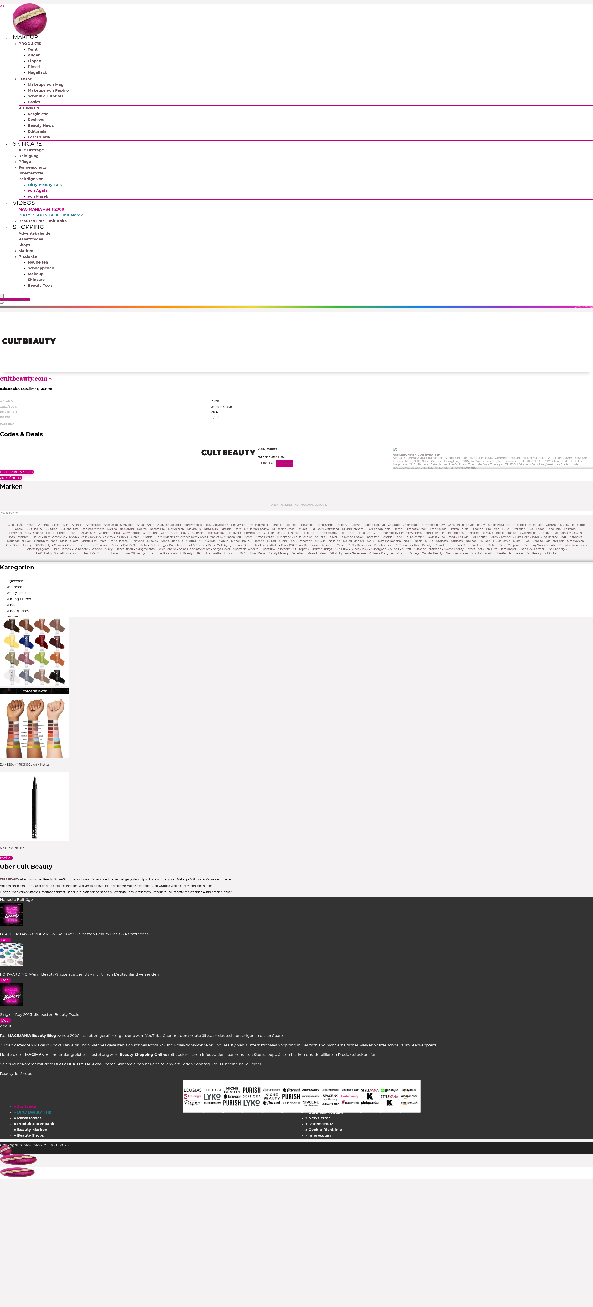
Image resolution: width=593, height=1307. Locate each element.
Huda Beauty (366, 533)
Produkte (28, 256)
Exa (530, 529)
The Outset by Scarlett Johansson (57, 553)
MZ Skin (320, 541)
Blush (10, 605)
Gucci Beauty (180, 533)
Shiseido (96, 549)
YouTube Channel (161, 1036)
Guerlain (198, 533)
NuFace (471, 541)
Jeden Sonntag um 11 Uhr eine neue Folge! (221, 1064)
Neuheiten (38, 262)
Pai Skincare (99, 545)
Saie (466, 545)
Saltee (492, 545)
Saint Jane (478, 545)
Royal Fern (442, 545)
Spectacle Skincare (245, 549)
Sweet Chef (474, 549)
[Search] (2, 303)
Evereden (518, 529)
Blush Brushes (17, 611)
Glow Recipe (131, 533)
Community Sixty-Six (560, 524)
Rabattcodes (31, 239)
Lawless (432, 537)
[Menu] (2, 296)
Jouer (37, 537)
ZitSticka (550, 553)
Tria (150, 553)
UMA (242, 553)
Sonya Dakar (221, 549)
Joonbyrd (545, 533)
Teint (33, 49)
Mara (103, 541)
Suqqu (394, 549)
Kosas (248, 537)
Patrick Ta (176, 545)
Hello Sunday (215, 533)
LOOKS (25, 79)
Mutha (283, 541)
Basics (34, 102)
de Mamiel (127, 529)
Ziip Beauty (533, 553)
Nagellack (37, 73)
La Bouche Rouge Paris (309, 537)
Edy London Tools (378, 529)
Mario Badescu (119, 541)
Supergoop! (379, 549)
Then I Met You (92, 553)
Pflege (25, 162)
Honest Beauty (327, 533)
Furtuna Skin (87, 533)
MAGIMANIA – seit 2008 (41, 209)
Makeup (25, 37)
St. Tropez (300, 549)
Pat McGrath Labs (135, 545)
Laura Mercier (414, 537)
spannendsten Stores (246, 1055)
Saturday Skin (533, 545)
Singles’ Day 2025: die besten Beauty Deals (39, 1015)
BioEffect (290, 524)
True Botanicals (166, 553)
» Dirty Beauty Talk (32, 1112)
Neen (418, 541)
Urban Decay (257, 553)
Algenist (43, 524)
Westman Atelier (457, 553)
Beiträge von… (33, 179)
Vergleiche (38, 114)
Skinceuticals (124, 549)
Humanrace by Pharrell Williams (400, 533)
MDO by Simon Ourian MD (165, 541)
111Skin (10, 524)
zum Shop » (11, 478)
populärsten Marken (286, 1055)
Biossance (306, 524)
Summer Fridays (321, 549)
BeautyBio (238, 524)
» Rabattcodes (28, 1118)
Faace (540, 529)
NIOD (429, 541)
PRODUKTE (30, 44)
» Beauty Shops (29, 1135)
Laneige (387, 537)
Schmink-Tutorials (45, 96)
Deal (5, 940)
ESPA (505, 529)
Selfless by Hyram (38, 549)
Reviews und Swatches (84, 1045)
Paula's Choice (195, 545)
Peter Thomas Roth (265, 545)
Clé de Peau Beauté (501, 524)
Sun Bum (341, 549)
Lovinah (506, 537)
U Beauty (186, 553)
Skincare (27, 144)
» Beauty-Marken (30, 1130)
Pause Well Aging (219, 545)
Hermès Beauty (254, 533)
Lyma (536, 537)
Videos (24, 203)
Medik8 (191, 541)
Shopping (28, 227)
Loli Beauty (479, 537)
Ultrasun (230, 553)
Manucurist (89, 541)
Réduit (340, 545)
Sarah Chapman (510, 545)
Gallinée (104, 533)
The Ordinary (556, 549)
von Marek (38, 196)
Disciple (226, 529)
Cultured (51, 529)
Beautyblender (258, 524)
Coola (581, 524)
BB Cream (13, 587)
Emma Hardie (458, 529)
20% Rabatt (267, 449)
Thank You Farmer (531, 549)
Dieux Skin (194, 529)
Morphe (258, 541)
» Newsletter (317, 1118)
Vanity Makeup (279, 553)
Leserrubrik (39, 137)
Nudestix (442, 541)
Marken (26, 251)
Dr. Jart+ (303, 529)
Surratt (406, 549)
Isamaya (487, 533)
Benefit (276, 524)
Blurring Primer (18, 599)
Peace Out (241, 545)
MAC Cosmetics (571, 537)
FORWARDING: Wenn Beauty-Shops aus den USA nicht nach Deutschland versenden (79, 974)
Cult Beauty (34, 529)
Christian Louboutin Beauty (466, 524)
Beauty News (41, 126)
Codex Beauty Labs (530, 524)
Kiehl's (135, 537)
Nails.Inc (334, 541)
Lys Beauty (550, 537)
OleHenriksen (555, 541)
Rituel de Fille (382, 545)
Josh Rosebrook (19, 537)
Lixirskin (463, 537)
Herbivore (234, 533)
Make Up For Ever (19, 541)
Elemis (398, 529)
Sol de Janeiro (167, 549)
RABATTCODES (15, 299)
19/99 (20, 524)
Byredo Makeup (374, 524)
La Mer (333, 537)
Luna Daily (522, 537)
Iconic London (434, 533)
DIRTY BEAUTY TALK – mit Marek (51, 215)
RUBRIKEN (29, 108)
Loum (494, 537)
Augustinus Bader (169, 524)
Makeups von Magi (46, 85)
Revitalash (364, 545)
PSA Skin (295, 545)
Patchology (158, 545)
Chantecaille (411, 524)
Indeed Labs (455, 533)
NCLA (408, 541)
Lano (398, 537)
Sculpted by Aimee (572, 545)
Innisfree (473, 533)
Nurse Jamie (501, 541)
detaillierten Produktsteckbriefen (346, 1055)
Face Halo (554, 529)
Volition (402, 553)
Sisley (109, 549)
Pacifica (83, 545)
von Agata (38, 191)
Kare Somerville (54, 537)
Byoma (355, 524)
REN (351, 545)
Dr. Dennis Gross (283, 529)
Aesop (31, 524)
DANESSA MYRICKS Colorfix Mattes (25, 764)
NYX (526, 541)
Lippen (34, 61)
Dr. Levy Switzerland (325, 529)
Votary (414, 553)
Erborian (477, 529)
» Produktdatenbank (34, 1124)
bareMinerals (193, 524)
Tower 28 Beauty (134, 553)
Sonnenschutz (32, 167)
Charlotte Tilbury (433, 524)
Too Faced (112, 553)
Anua (140, 524)
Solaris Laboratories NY (194, 549)
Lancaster (372, 537)
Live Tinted (447, 537)
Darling (112, 529)
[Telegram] (2, 6)
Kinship (147, 537)
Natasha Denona (389, 541)
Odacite (537, 541)
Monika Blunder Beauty (234, 541)
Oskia (71, 545)
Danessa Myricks (93, 529)
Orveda (59, 545)
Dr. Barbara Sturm (256, 529)
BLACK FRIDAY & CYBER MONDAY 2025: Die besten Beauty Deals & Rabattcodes (74, 934)
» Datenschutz (319, 1124)
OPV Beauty (43, 545)
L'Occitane (284, 537)
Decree (142, 529)
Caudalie (394, 524)
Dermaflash (176, 529)
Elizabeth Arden (416, 529)
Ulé (198, 553)
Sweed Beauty (454, 549)
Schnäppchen (41, 268)
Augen (34, 55)
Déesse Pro (157, 529)
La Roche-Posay (352, 537)
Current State (69, 529)
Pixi (283, 545)
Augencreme (15, 581)
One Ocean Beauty (19, 545)
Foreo (50, 533)
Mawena (138, 541)
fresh (72, 533)
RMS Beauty (403, 545)
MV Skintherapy (301, 541)
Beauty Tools (40, 285)
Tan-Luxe (491, 549)
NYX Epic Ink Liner (12, 848)
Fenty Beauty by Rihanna (26, 533)
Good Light (150, 533)
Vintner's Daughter (381, 553)
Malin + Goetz (69, 541)
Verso (323, 553)
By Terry (341, 524)
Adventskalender (35, 233)
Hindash (293, 533)
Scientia (551, 545)
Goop (164, 533)
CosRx (19, 529)
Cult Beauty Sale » (17, 472)
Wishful (476, 553)
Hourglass (347, 533)
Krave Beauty (264, 537)
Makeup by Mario (45, 541)
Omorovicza (575, 541)
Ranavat (326, 545)
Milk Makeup (207, 541)
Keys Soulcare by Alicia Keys (109, 537)
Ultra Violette (212, 553)
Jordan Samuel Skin (568, 533)
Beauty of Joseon (216, 524)
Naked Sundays (353, 541)
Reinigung (29, 156)
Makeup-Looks (48, 1045)
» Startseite (25, 1106)
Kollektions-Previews (193, 1045)
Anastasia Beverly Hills (118, 524)
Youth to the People (498, 553)
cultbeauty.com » (26, 378)
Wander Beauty (432, 553)
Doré (237, 529)
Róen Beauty (423, 545)
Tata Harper (508, 549)
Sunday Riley (359, 549)
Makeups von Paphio (48, 90)
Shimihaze (81, 549)
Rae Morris (311, 545)
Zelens (518, 553)
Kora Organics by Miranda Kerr (176, 537)
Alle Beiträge (31, 150)
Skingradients (145, 549)
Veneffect (298, 553)
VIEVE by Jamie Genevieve (348, 553)
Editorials (37, 131)
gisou (116, 533)
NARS (371, 541)
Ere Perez (492, 529)
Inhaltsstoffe (31, 173)
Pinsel (34, 67)
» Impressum (318, 1135)
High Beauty (276, 533)
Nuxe (516, 541)
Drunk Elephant (352, 529)
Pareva (115, 545)
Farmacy (570, 529)
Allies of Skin (60, 524)
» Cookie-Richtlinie (323, 1130)
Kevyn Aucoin (77, 537)
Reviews (36, 120)
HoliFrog (308, 533)
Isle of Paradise (506, 533)
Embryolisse (438, 529)
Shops (24, 245)
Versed (312, 553)
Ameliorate (93, 524)
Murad (271, 541)
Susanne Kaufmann (427, 549)
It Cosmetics (527, 533)
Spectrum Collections (276, 549)
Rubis (456, 545)
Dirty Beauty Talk (45, 185)
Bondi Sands (324, 524)
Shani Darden (62, 549)
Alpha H (77, 524)
